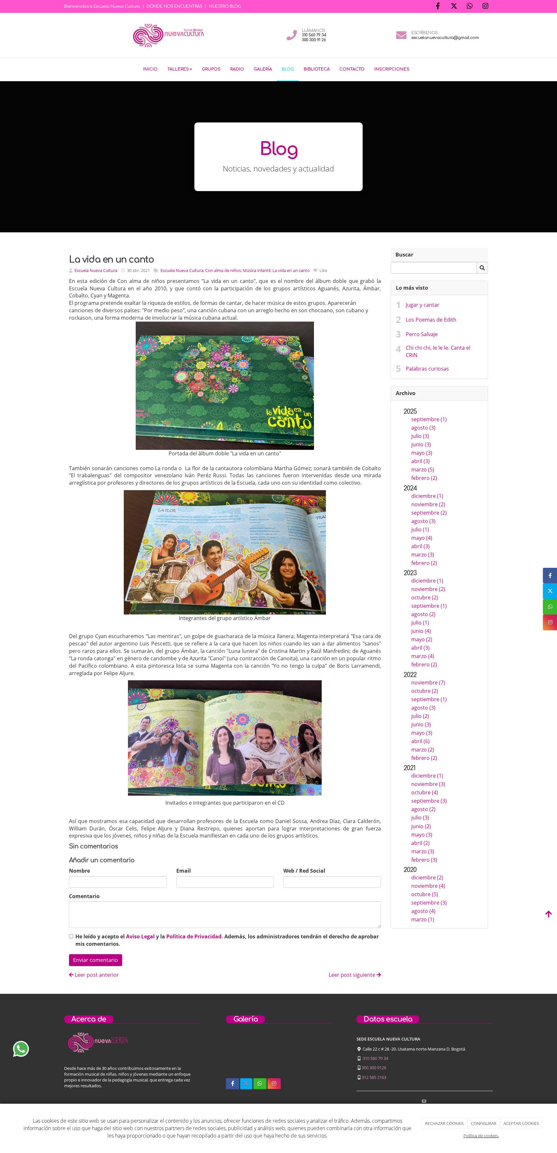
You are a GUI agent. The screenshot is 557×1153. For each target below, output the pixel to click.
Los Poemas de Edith (431, 319)
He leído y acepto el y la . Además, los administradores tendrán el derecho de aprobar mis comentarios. (227, 940)
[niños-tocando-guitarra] (278, 1055)
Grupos (211, 69)
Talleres (178, 69)
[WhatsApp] (469, 6)
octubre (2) (424, 597)
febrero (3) (424, 859)
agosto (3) (423, 427)
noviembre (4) (428, 885)
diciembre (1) (427, 495)
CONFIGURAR (483, 1123)
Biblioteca (317, 69)
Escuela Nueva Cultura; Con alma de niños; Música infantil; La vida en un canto (235, 270)
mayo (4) (421, 537)
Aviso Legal (140, 936)
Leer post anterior (96, 974)
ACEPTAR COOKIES (521, 1123)
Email (183, 870)
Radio (237, 69)
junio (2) (421, 826)
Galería (263, 69)
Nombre (79, 870)
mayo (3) (421, 452)
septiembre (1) (429, 419)
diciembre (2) (427, 877)
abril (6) (420, 741)
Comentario (84, 896)
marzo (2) (422, 749)
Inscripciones (391, 69)
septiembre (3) (429, 800)
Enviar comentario (95, 960)
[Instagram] (485, 6)
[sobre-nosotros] (240, 1055)
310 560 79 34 (375, 1058)
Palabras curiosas (427, 368)
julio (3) (420, 436)
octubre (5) (424, 894)
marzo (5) (422, 469)
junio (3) (421, 444)
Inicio (150, 69)
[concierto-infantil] (316, 1055)
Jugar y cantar (422, 304)
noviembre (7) (428, 682)
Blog (288, 69)
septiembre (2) (429, 512)
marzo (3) (422, 554)
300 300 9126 (374, 1068)
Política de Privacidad (193, 936)
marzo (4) (422, 656)
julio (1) (420, 529)
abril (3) (420, 461)
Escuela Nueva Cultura (95, 270)
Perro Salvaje (422, 334)
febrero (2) (424, 477)
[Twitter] (454, 6)
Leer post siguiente (352, 974)
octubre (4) (424, 792)
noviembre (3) (428, 784)
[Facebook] (438, 6)
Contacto (352, 69)
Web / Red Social (304, 870)
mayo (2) (421, 639)
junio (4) (421, 631)
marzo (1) (422, 919)
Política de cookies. (481, 1135)
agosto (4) (423, 911)
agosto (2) (423, 614)
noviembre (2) (428, 504)
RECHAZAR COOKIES (444, 1123)
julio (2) (420, 716)
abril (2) (420, 843)
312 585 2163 (374, 1077)
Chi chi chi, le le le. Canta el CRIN (438, 351)
